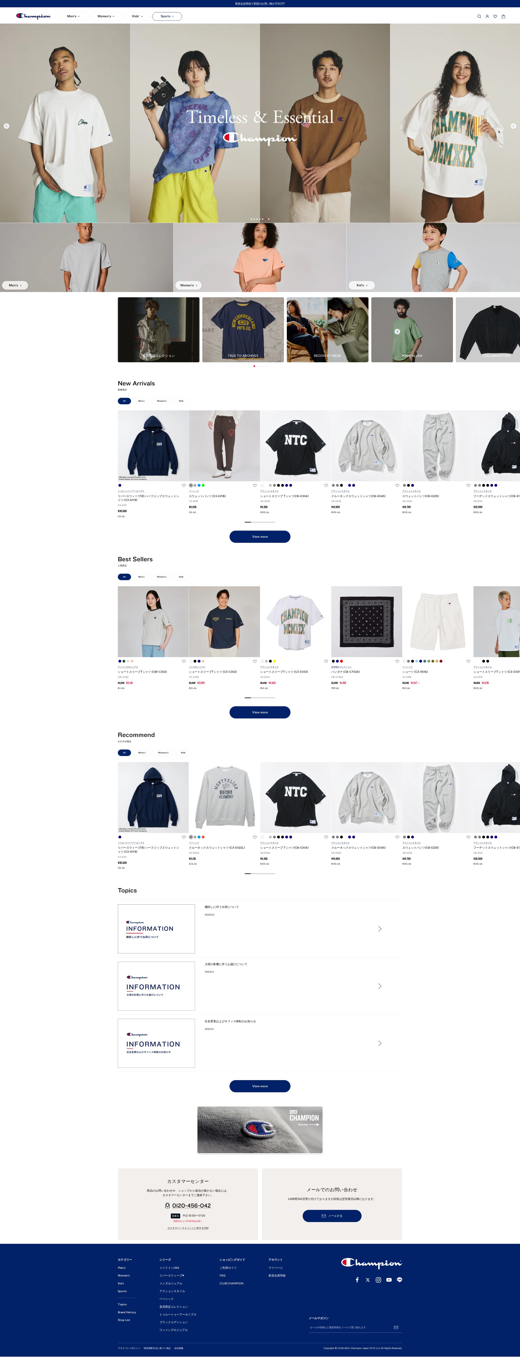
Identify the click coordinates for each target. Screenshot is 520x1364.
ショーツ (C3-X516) (415, 672)
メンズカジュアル (197, 667)
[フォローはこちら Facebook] (357, 1280)
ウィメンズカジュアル (128, 667)
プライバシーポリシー (129, 1348)
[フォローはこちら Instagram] (378, 1280)
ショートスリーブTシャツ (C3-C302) (213, 672)
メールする (335, 1216)
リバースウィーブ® (171, 1275)
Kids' (136, 16)
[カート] (503, 16)
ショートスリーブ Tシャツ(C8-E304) (284, 496)
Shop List (124, 1320)
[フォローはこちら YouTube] (389, 1280)
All (124, 401)
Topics (122, 1304)
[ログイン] (487, 16)
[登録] (396, 1327)
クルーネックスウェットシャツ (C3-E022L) (217, 847)
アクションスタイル (269, 491)
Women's (104, 16)
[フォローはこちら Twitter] (367, 1280)
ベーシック (194, 491)
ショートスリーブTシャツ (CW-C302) (142, 672)
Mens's (141, 752)
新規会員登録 (277, 1275)
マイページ (276, 1268)
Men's (71, 16)
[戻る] (6, 126)
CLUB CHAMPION (231, 1283)
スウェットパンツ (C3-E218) (207, 496)
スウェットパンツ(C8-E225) (420, 496)
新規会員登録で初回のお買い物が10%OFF (260, 3)
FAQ (222, 1275)
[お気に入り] (495, 16)
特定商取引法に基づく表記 (157, 1348)
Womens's (163, 752)
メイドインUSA (169, 1268)
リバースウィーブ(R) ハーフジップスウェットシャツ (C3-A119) (148, 498)
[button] (254, 366)
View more (260, 537)
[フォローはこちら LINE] (399, 1280)
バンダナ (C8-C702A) (345, 672)
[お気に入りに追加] (184, 485)
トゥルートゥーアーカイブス (131, 491)
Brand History (127, 1312)
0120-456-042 (191, 1205)
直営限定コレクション (341, 667)
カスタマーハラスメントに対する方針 (188, 1228)
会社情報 (178, 1348)
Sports (165, 16)
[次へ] (513, 126)
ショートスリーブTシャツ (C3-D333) (284, 672)
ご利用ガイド (228, 1268)
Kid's (121, 1283)
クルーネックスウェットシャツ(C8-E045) (358, 496)
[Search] (479, 16)
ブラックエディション (173, 1322)
